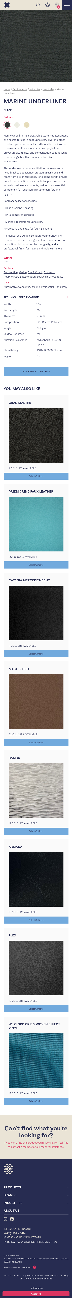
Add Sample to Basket (36, 371)
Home (7, 89)
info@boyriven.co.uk (17, 1228)
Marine (23, 272)
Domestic (49, 272)
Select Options (36, 476)
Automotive (11, 272)
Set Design (43, 276)
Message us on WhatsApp (24, 1237)
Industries (34, 89)
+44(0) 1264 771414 (14, 1233)
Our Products (20, 89)
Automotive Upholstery (17, 286)
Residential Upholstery (54, 286)
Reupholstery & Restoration (20, 276)
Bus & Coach (35, 272)
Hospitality (48, 89)
